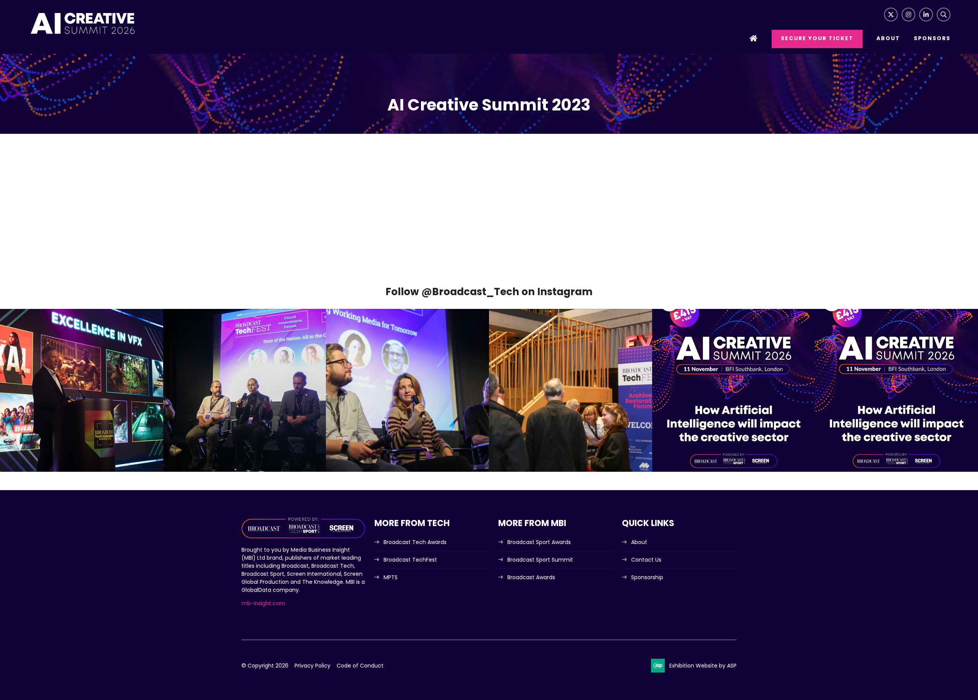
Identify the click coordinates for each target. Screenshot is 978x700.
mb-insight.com (263, 603)
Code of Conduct (360, 665)
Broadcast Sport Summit (540, 560)
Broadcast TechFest (410, 560)
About (888, 38)
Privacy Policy (312, 665)
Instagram (908, 14)
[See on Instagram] (81, 390)
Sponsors (932, 38)
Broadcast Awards (531, 577)
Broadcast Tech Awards (415, 542)
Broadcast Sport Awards (539, 542)
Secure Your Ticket (817, 38)
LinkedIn (926, 14)
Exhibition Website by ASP (703, 665)
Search (943, 14)
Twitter (891, 14)
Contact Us (646, 560)
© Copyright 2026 (264, 665)
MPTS (391, 577)
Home (754, 39)
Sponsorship (647, 577)
